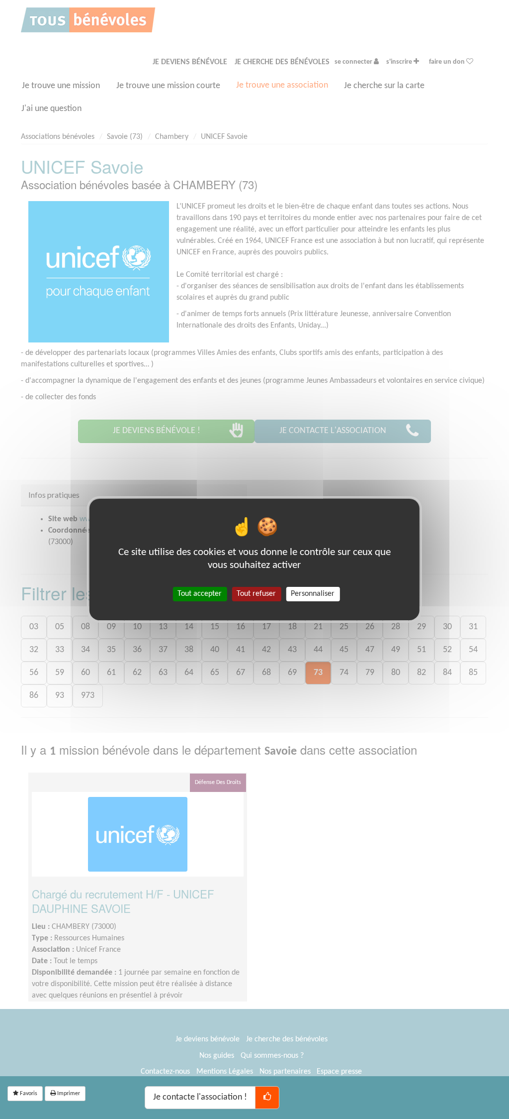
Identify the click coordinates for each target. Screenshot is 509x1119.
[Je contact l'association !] (267, 1097)
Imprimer (68, 1094)
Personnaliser (313, 594)
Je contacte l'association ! (200, 1097)
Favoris (27, 1094)
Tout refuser (256, 594)
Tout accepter (199, 594)
